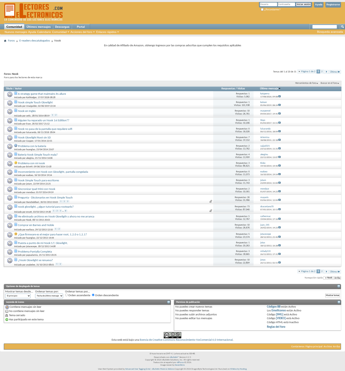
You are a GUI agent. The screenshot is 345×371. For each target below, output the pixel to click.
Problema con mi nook (31, 163)
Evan (28, 124)
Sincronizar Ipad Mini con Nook (36, 189)
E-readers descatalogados (34, 40)
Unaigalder (31, 106)
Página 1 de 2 (308, 71)
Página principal (313, 346)
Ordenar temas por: (47, 291)
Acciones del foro (81, 32)
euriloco (30, 230)
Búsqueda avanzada (330, 31)
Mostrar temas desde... (19, 291)
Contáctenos (297, 346)
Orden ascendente (79, 295)
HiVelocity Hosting (238, 369)
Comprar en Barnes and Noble (36, 225)
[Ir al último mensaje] (279, 97)
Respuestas (228, 88)
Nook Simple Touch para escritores (38, 180)
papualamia (32, 255)
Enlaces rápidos (106, 32)
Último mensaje (269, 88)
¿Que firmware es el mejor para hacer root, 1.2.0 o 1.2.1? (52, 234)
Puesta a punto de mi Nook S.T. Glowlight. (43, 243)
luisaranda (31, 132)
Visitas (241, 88)
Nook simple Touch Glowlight (35, 102)
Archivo (328, 346)
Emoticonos (279, 310)
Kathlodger (31, 97)
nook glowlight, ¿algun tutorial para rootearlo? (46, 206)
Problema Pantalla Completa (35, 251)
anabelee (30, 265)
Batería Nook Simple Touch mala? (38, 154)
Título (9, 88)
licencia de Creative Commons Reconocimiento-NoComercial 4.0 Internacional (186, 339)
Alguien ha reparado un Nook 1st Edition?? (43, 120)
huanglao (30, 149)
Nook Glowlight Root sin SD (34, 137)
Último (333, 72)
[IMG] (279, 314)
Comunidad (14, 26)
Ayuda (318, 4)
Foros (11, 40)
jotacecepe (31, 246)
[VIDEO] (281, 318)
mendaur (30, 192)
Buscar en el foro (329, 83)
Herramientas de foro (305, 83)
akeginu (30, 158)
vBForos (180, 362)
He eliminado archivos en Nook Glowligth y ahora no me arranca (56, 216)
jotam (29, 184)
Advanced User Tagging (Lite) (137, 369)
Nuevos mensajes (16, 32)
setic (28, 116)
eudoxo (29, 175)
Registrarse (333, 4)
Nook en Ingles (27, 111)
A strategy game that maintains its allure (42, 94)
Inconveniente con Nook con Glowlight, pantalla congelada (53, 172)
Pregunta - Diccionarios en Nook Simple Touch (45, 197)
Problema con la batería (32, 146)
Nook (28, 220)
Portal (81, 26)
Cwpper (29, 141)
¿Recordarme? (272, 9)
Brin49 (29, 167)
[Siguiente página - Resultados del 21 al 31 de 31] (326, 72)
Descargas (62, 26)
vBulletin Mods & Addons (163, 369)
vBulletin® (174, 357)
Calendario (44, 32)
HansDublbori (32, 202)
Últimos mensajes (39, 26)
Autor (18, 88)
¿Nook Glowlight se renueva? (35, 260)
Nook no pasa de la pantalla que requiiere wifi (45, 129)
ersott (29, 212)
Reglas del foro (276, 327)
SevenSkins (180, 365)
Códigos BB (274, 306)
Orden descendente (106, 295)
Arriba (337, 278)
